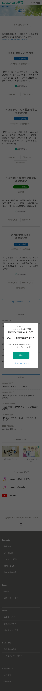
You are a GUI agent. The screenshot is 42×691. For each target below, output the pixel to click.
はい (21, 355)
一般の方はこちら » (21, 363)
